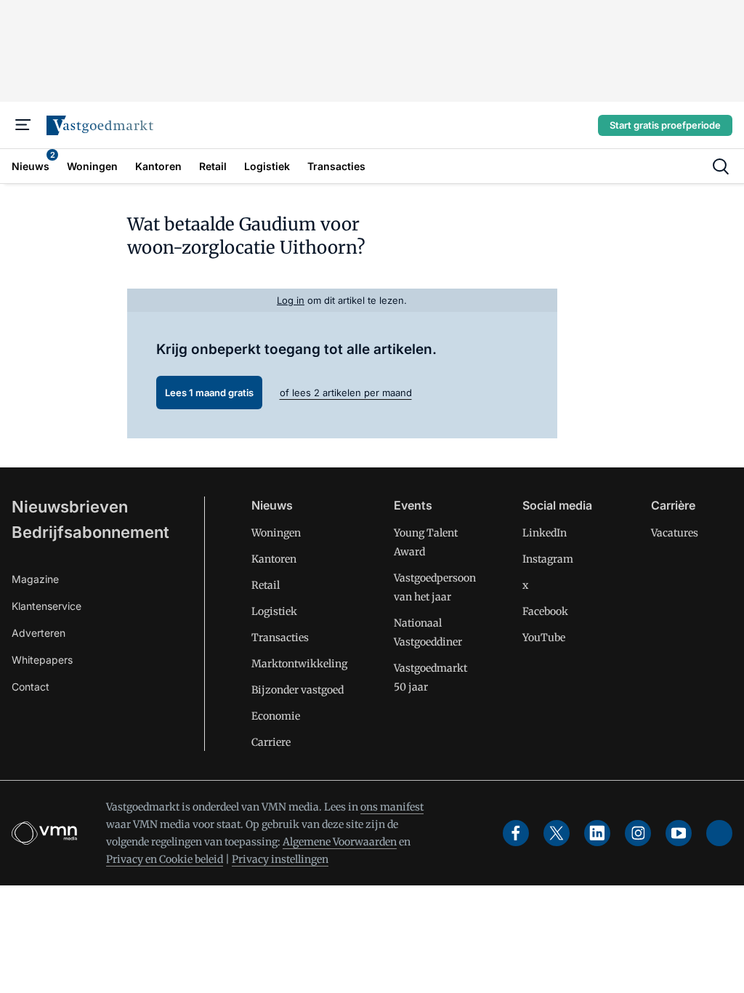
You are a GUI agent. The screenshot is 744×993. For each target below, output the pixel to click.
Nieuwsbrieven (70, 506)
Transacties (280, 637)
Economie (275, 716)
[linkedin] (597, 833)
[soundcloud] (719, 833)
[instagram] (638, 833)
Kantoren (273, 559)
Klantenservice (46, 606)
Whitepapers (42, 660)
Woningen (276, 532)
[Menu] (23, 125)
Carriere (271, 742)
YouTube (543, 637)
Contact (30, 686)
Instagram (547, 559)
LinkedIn (544, 532)
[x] (556, 833)
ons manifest (392, 806)
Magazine (35, 579)
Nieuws (272, 505)
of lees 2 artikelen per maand (346, 392)
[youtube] (679, 833)
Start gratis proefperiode (665, 125)
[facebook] (516, 833)
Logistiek (274, 611)
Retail (265, 585)
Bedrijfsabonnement (90, 532)
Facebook (545, 611)
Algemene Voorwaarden (340, 841)
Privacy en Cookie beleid (164, 859)
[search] (720, 166)
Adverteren (38, 633)
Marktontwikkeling (299, 663)
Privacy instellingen (280, 859)
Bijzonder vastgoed (297, 689)
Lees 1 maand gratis (209, 392)
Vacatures (674, 532)
